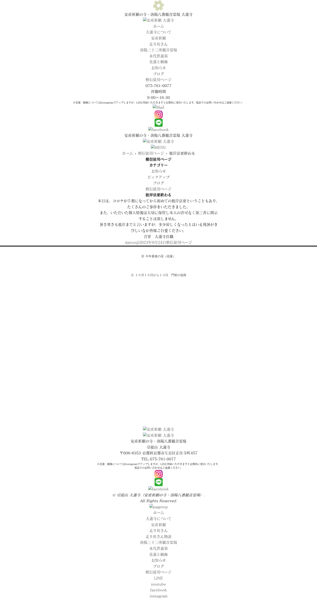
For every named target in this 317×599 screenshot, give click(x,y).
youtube (158, 584)
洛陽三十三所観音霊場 (158, 50)
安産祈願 (158, 38)
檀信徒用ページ (158, 79)
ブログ (158, 74)
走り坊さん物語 (158, 536)
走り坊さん (158, 44)
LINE (158, 578)
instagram (159, 596)
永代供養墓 (158, 56)
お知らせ (158, 68)
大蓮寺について (158, 32)
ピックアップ (158, 177)
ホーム (158, 26)
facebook (158, 590)
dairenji (132, 242)
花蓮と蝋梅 (158, 62)
